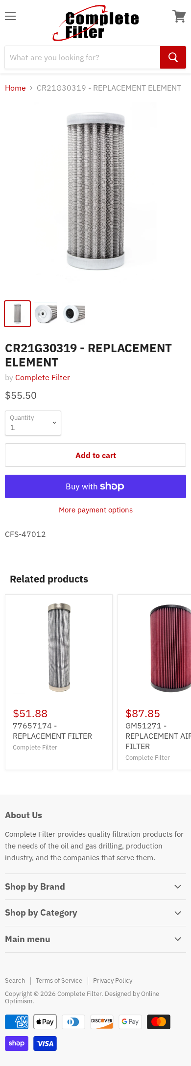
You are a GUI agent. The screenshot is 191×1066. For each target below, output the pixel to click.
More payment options (96, 510)
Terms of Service (59, 980)
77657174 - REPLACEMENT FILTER (52, 731)
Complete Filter (42, 377)
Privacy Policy (112, 980)
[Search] (173, 57)
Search (15, 980)
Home (15, 87)
